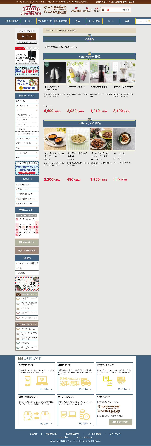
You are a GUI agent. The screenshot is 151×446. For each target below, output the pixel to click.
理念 (19, 268)
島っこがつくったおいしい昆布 (29, 348)
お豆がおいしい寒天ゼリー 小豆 (29, 338)
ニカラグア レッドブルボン (29, 299)
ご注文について (24, 184)
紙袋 (127, 21)
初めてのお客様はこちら (27, 43)
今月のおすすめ (11, 21)
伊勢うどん (25, 343)
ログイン (96, 11)
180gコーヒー (22, 124)
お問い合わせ (128, 2)
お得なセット (22, 129)
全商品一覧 (20, 101)
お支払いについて (25, 194)
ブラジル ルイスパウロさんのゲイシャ (29, 303)
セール (111, 21)
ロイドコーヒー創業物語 (28, 263)
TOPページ (50, 30)
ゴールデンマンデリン (29, 318)
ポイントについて (25, 203)
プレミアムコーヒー (24, 115)
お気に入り (87, 11)
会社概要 (21, 273)
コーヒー (28, 21)
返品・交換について (26, 199)
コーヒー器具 (94, 21)
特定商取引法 (51, 434)
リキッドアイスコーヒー (26, 134)
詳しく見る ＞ (46, 389)
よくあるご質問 (115, 2)
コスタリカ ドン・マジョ (29, 313)
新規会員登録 (76, 11)
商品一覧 (62, 30)
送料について (23, 189)
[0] (103, 10)
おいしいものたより (85, 437)
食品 (78, 21)
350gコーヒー (22, 120)
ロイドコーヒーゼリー (29, 329)
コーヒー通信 (62, 437)
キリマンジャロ (26, 308)
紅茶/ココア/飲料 (61, 21)
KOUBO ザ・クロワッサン (29, 333)
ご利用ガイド (101, 2)
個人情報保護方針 (72, 434)
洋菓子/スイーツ (45, 21)
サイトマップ (115, 434)
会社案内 (33, 434)
